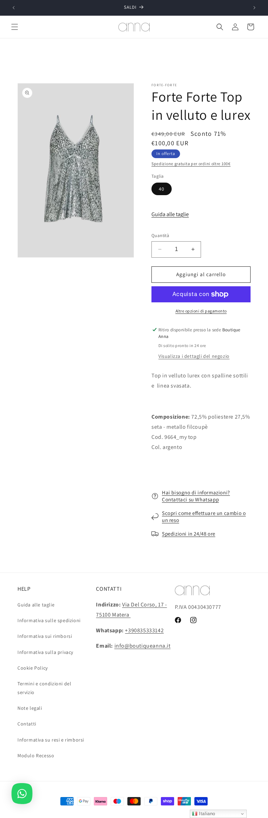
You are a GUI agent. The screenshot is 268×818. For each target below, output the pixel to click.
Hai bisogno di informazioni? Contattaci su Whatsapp (196, 496)
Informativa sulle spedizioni (49, 620)
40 (161, 189)
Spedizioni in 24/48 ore (188, 533)
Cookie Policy (32, 668)
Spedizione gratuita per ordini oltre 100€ (191, 163)
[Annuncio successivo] (254, 7)
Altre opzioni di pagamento (201, 311)
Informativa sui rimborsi (44, 636)
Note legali (29, 708)
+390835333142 (144, 630)
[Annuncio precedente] (13, 7)
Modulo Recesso (35, 755)
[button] (14, 27)
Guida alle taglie (170, 214)
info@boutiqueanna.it (142, 645)
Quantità (160, 235)
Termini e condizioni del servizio (44, 687)
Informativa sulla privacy (45, 652)
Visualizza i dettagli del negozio (194, 356)
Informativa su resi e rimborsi (50, 740)
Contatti (26, 724)
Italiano (206, 813)
